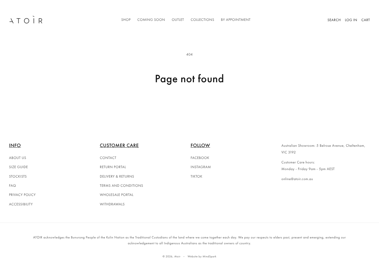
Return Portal (113, 167)
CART (366, 20)
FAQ (12, 185)
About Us (17, 157)
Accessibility (21, 204)
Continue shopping (189, 106)
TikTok (197, 176)
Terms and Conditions (121, 185)
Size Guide (18, 167)
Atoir (177, 256)
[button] (126, 20)
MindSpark (209, 256)
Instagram (201, 167)
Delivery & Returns (117, 176)
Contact (108, 157)
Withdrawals (112, 204)
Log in (351, 20)
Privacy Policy (22, 194)
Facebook (200, 157)
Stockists (18, 176)
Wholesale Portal (116, 194)
